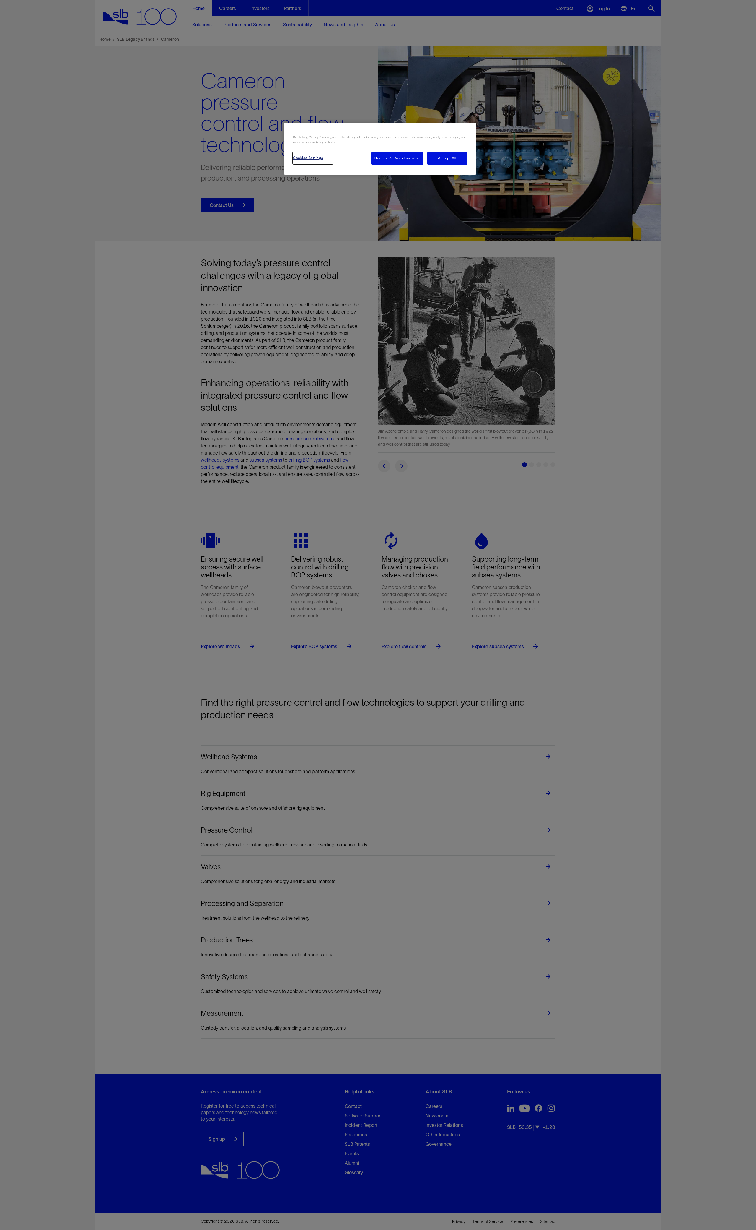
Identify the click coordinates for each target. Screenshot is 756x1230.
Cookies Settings (308, 158)
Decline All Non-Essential (397, 158)
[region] (380, 149)
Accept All (447, 158)
